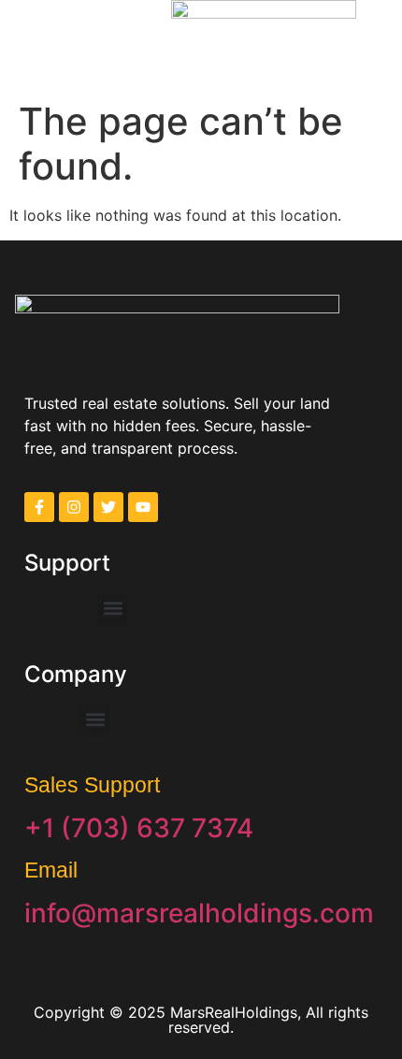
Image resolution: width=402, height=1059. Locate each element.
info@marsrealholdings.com (199, 913)
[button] (40, 36)
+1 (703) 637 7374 (138, 828)
